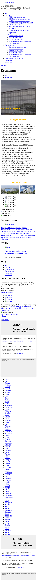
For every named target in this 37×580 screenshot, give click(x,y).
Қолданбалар (9, 269)
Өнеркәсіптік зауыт (16, 36)
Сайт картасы (27, 307)
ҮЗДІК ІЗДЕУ (16, 308)
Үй (6, 13)
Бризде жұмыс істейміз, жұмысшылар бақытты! (16, 252)
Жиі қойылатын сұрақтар (14, 58)
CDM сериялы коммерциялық (19, 19)
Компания (8, 60)
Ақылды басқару (15, 24)
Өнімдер (8, 15)
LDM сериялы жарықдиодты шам (21, 23)
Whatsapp (4, 316)
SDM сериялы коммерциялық (19, 21)
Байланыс (8, 62)
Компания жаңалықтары (17, 47)
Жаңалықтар (9, 45)
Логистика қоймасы (16, 39)
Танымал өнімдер (15, 307)
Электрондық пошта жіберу (10, 314)
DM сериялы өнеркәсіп (17, 17)
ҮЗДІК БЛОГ (5, 308)
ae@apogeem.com (7, 292)
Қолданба (8, 34)
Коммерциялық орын (16, 38)
